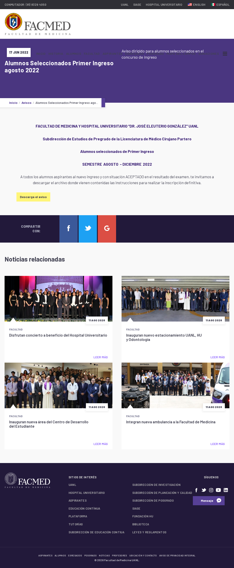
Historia (55, 53)
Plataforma (78, 516)
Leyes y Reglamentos (149, 532)
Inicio (41, 53)
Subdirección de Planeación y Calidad (162, 493)
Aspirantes (113, 53)
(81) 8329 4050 (36, 4)
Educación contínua (84, 508)
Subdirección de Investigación (156, 485)
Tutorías (76, 524)
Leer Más (100, 357)
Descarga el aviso (33, 197)
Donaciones (209, 53)
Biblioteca (140, 524)
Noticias (104, 555)
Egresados (134, 53)
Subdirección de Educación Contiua (97, 532)
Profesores (119, 555)
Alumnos (73, 53)
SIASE (137, 4)
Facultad (92, 53)
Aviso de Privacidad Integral (177, 555)
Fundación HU (142, 516)
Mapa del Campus (181, 53)
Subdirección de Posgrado (153, 500)
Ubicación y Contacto (143, 555)
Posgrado (155, 53)
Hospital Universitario (164, 4)
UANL (124, 4)
